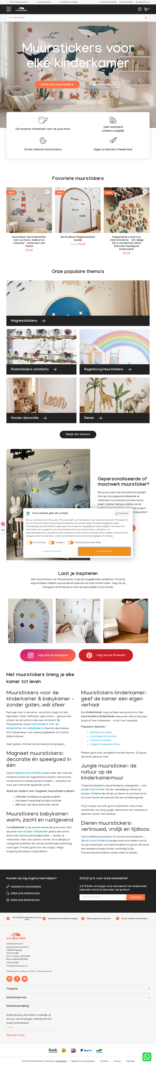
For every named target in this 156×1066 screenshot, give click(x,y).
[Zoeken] (147, 18)
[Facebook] (17, 979)
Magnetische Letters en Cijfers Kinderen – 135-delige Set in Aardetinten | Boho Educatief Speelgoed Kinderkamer (127, 243)
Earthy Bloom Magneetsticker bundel (78, 239)
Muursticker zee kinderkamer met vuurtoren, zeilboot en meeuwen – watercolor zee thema (29, 242)
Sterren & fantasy (100, 740)
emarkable (61, 1061)
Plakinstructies (126, 2)
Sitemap (130, 1061)
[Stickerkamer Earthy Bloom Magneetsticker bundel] (78, 210)
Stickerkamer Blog (108, 2)
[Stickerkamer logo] (21, 9)
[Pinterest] (25, 979)
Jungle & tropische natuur (105, 744)
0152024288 (12, 963)
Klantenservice (143, 2)
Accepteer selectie (51, 551)
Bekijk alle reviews (15, 1035)
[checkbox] (36, 542)
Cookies (104, 1061)
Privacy (117, 1061)
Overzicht (123, 513)
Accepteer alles (104, 551)
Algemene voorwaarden (83, 1061)
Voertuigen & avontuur (103, 736)
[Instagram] (9, 979)
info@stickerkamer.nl (16, 966)
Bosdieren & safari (101, 732)
